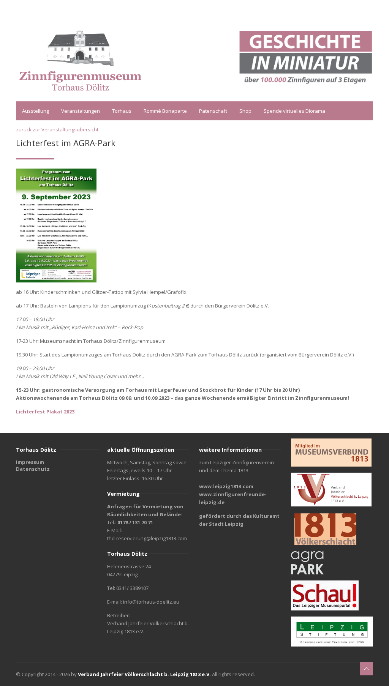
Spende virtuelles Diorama (294, 110)
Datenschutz (33, 468)
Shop (245, 110)
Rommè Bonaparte (165, 110)
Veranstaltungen (80, 110)
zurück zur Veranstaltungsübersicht (57, 129)
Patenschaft (213, 110)
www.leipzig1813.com (226, 486)
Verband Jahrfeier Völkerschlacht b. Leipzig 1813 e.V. (144, 674)
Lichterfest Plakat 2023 (45, 411)
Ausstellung (35, 110)
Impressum (30, 462)
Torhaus (121, 110)
